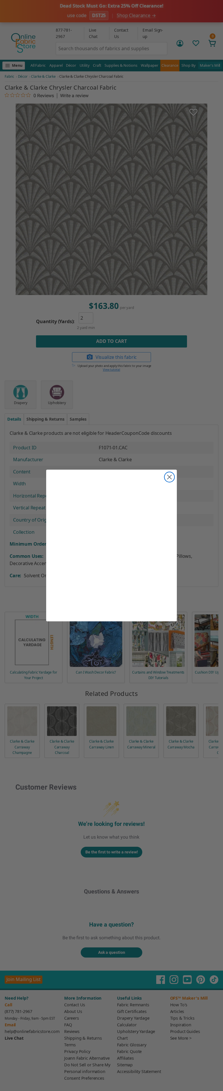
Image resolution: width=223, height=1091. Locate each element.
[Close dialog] (169, 477)
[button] (111, 539)
